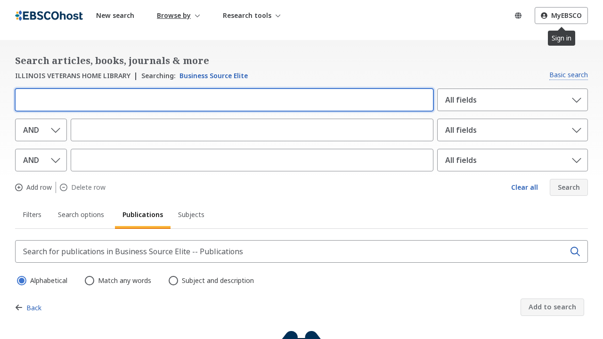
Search (569, 187)
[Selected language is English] (518, 15)
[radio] (20, 279)
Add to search (552, 306)
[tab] (32, 216)
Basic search (568, 74)
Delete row (88, 187)
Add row (39, 187)
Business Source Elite (194, 75)
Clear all (524, 187)
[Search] (575, 251)
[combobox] (222, 99)
